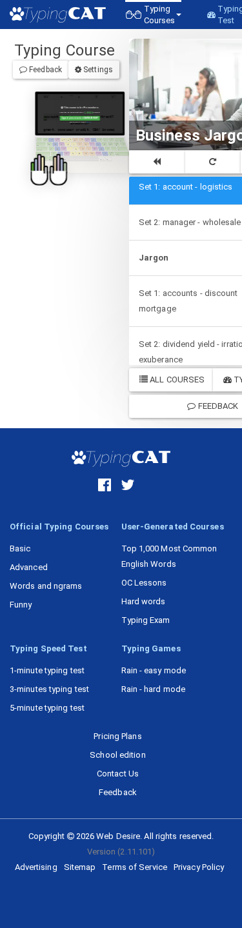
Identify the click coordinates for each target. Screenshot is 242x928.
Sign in (88, 122)
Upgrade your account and (79, 118)
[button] (153, 14)
